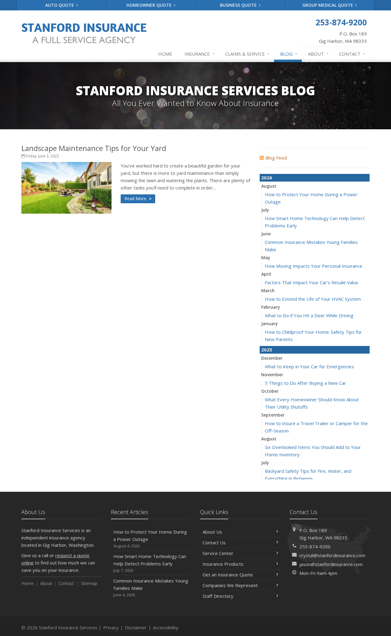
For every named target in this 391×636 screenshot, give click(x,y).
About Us (212, 532)
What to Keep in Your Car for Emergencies (309, 366)
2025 (266, 350)
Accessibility (165, 627)
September (273, 415)
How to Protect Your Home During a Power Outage (150, 539)
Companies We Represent (230, 585)
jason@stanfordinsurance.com (331, 564)
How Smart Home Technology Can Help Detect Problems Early (149, 563)
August (268, 186)
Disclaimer (136, 627)
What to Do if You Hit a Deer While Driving (309, 315)
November (272, 374)
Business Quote (239, 5)
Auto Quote (60, 5)
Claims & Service (247, 53)
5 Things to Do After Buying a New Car (305, 383)
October (270, 391)
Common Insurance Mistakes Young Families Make (150, 587)
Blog (289, 53)
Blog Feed (276, 158)
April (266, 274)
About (318, 53)
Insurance (200, 53)
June (266, 234)
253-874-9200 (315, 546)
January (269, 323)
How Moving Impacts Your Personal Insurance (313, 266)
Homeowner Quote (149, 5)
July (265, 210)
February (270, 307)
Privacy (111, 627)
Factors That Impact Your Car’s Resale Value (311, 282)
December (272, 358)
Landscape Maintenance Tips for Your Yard (93, 148)
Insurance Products (223, 564)
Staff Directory (218, 596)
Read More (136, 198)
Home (165, 54)
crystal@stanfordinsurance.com (332, 555)
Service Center (218, 553)
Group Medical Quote (328, 5)
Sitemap (89, 583)
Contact (352, 53)
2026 (266, 178)
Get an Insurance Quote (228, 575)
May (265, 257)
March (268, 290)
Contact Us (214, 542)
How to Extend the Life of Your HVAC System (313, 299)
